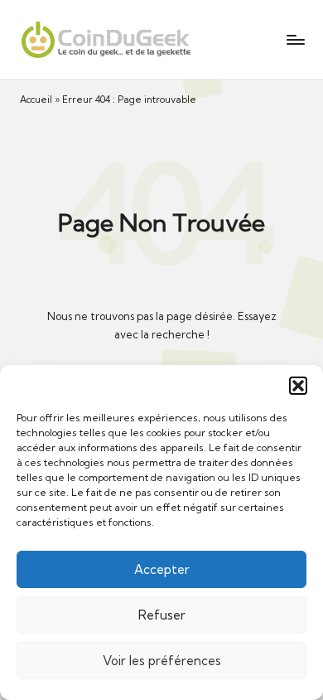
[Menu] (295, 39)
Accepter (162, 569)
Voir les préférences (162, 660)
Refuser (162, 615)
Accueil (36, 99)
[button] (298, 385)
